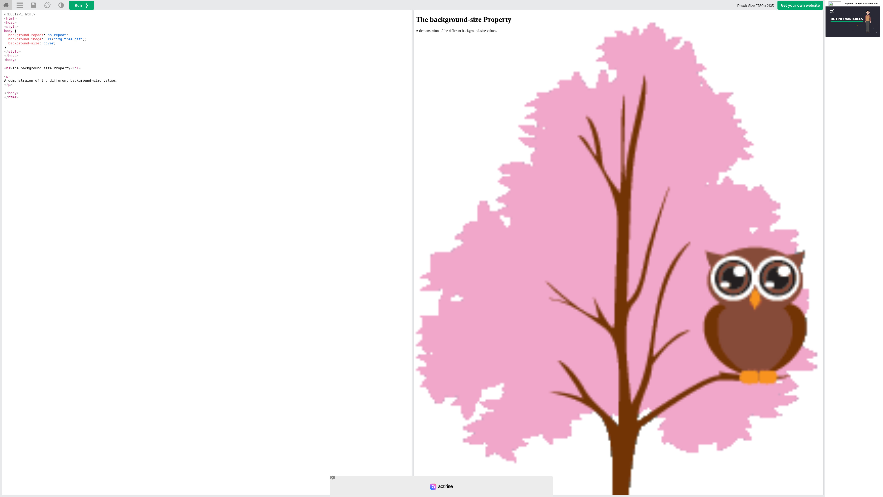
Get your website (800, 5)
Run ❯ (82, 5)
